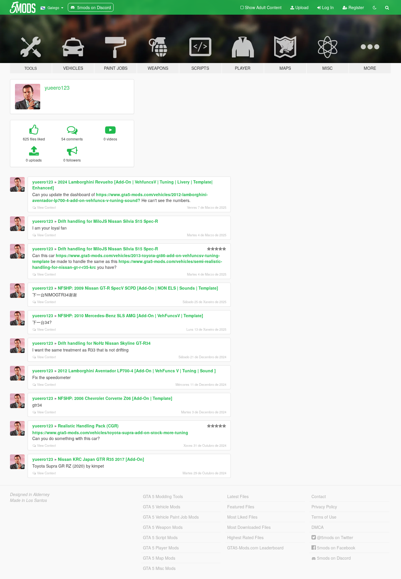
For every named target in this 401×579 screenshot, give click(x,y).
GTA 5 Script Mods (160, 537)
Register (355, 7)
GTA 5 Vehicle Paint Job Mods (171, 517)
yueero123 (57, 87)
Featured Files (240, 507)
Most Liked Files (242, 517)
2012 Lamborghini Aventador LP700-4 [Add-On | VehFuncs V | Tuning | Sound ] (137, 370)
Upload (301, 7)
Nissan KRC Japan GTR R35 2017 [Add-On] (101, 459)
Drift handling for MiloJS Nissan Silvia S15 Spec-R (108, 221)
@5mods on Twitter (334, 537)
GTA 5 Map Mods (159, 558)
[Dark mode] (374, 7)
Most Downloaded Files (249, 527)
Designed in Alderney (30, 494)
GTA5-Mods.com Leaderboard (255, 548)
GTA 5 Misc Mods (159, 568)
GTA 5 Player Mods (161, 548)
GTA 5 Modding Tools (163, 496)
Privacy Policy (324, 507)
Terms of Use (323, 517)
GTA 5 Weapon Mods (163, 527)
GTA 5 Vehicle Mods (161, 507)
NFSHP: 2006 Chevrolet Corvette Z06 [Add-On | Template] (115, 398)
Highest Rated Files (245, 537)
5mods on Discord (333, 558)
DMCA (317, 527)
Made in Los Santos (28, 500)
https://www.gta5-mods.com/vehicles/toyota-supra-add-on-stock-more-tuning (110, 432)
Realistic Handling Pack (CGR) (88, 426)
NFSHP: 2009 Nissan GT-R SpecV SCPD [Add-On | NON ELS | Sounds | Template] (138, 288)
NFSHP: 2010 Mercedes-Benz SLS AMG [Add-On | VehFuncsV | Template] (130, 315)
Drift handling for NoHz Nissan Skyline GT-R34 (104, 343)
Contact (318, 496)
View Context (46, 207)
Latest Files (238, 496)
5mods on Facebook (335, 548)
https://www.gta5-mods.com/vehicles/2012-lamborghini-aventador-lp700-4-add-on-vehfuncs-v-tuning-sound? (120, 197)
